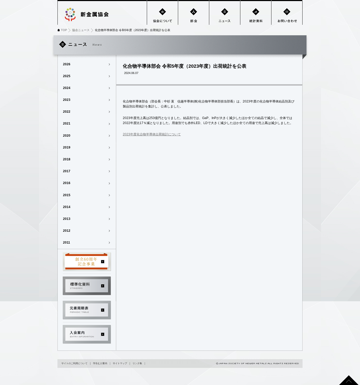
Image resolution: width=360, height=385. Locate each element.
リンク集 (137, 363)
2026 (66, 64)
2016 (66, 183)
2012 (66, 231)
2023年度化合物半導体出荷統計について (152, 134)
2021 (66, 123)
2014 (66, 207)
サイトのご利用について (74, 363)
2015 (66, 195)
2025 (66, 76)
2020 (66, 135)
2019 (66, 147)
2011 (66, 242)
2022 (66, 111)
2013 (66, 219)
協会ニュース (81, 30)
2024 (66, 88)
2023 (66, 100)
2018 (66, 159)
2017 (66, 171)
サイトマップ (120, 363)
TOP (64, 30)
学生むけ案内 (100, 363)
